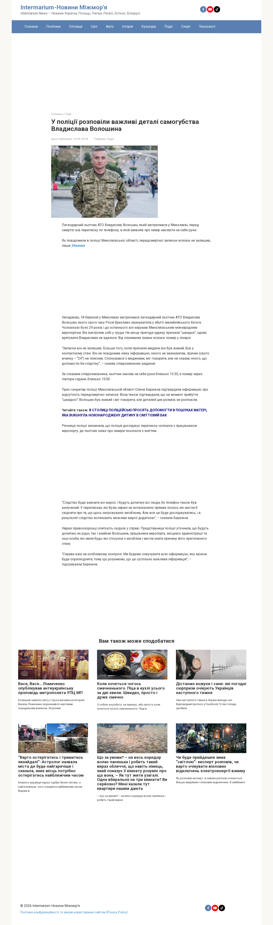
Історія (127, 26)
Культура (148, 26)
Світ (94, 26)
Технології (207, 26)
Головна (31, 26)
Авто (110, 26)
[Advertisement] (136, 69)
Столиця (75, 26)
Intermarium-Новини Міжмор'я (63, 7)
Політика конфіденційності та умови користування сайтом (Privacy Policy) (74, 912)
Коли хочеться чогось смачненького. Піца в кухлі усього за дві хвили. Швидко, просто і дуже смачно (131, 690)
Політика (53, 26)
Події (168, 26)
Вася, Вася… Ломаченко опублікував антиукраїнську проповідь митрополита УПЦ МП (50, 688)
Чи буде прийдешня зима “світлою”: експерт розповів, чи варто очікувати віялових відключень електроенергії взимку (210, 764)
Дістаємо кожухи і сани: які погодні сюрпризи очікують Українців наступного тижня (211, 688)
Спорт (185, 26)
